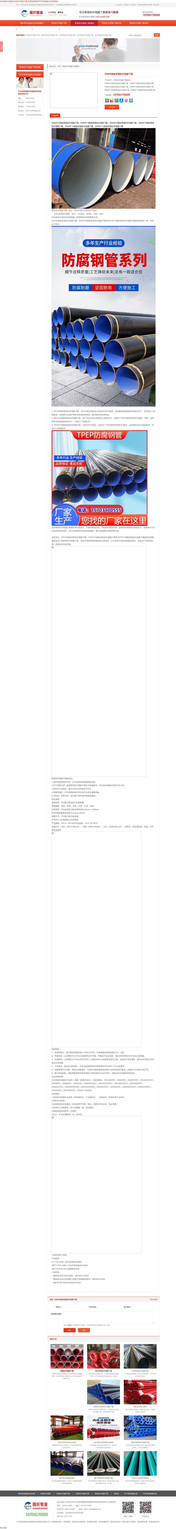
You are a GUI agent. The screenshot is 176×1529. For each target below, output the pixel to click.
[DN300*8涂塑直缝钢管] (140, 1463)
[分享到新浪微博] (111, 100)
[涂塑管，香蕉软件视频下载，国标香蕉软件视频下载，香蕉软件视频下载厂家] (45, 13)
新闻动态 (24, 29)
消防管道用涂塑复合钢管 (67, 1442)
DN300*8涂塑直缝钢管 (140, 1478)
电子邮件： (128, 1307)
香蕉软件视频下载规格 (84, 23)
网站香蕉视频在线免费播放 (31, 23)
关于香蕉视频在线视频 (45, 29)
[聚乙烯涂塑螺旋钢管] (66, 1463)
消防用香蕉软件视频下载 (140, 1442)
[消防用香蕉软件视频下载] (140, 1427)
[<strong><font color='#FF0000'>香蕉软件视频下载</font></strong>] (66, 1356)
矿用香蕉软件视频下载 (67, 35)
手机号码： (93, 1307)
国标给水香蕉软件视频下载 (104, 1406)
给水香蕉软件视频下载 (85, 35)
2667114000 (30, 98)
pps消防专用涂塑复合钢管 (103, 1442)
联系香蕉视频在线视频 (145, 5)
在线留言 (133, 5)
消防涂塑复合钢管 (140, 1406)
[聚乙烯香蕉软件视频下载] (103, 1463)
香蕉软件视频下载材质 (111, 23)
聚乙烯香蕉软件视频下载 (103, 1478)
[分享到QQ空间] (107, 100)
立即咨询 (111, 107)
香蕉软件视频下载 (59, 23)
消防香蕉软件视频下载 (49, 35)
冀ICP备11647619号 (64, 1516)
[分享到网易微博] (126, 100)
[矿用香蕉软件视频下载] (140, 1356)
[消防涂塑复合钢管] (140, 1392)
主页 (59, 66)
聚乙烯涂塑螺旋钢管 (66, 1478)
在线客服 (126, 5)
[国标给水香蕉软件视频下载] (103, 1392)
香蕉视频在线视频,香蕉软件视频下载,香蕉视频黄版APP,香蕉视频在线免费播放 (29, 1)
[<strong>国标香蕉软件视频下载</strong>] (103, 1356)
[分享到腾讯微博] (116, 100)
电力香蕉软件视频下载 (103, 35)
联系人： (59, 1307)
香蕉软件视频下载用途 (138, 23)
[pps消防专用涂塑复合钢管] (103, 1427)
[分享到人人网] (121, 100)
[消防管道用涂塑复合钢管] (66, 1427)
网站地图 (156, 5)
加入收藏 (118, 5)
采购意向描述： (56, 1314)
